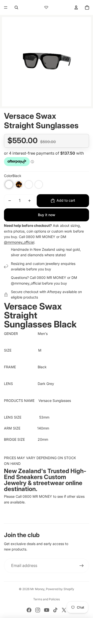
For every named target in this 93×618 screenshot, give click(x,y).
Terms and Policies (46, 599)
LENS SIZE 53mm (26, 417)
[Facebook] (29, 610)
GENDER (21, 333)
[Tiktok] (55, 610)
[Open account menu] (76, 7)
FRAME (21, 367)
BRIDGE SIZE (21, 439)
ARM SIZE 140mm (26, 428)
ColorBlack (12, 176)
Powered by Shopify (60, 589)
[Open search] (16, 7)
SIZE (21, 350)
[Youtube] (47, 610)
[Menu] (5, 7)
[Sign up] (81, 565)
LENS (21, 383)
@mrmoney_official (19, 242)
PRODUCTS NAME (21, 400)
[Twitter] (64, 610)
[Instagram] (38, 610)
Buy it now (46, 215)
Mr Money (37, 589)
